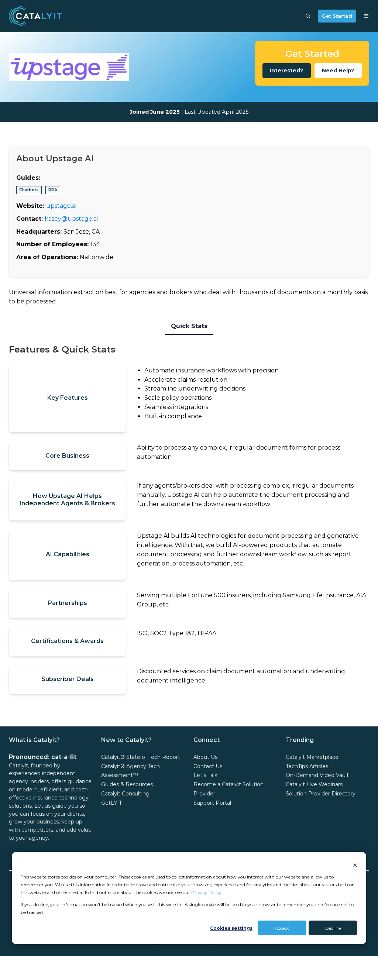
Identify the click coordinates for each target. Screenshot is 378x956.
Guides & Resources (127, 784)
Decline (333, 928)
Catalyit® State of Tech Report (140, 757)
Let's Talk (205, 775)
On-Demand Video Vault (317, 775)
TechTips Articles (307, 766)
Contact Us (207, 766)
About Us (205, 757)
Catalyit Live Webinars (314, 784)
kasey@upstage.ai (71, 218)
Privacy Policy (206, 892)
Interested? (286, 70)
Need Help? (338, 70)
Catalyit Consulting (125, 793)
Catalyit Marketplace (312, 757)
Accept (282, 928)
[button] (308, 16)
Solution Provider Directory (320, 793)
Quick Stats (189, 326)
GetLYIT (111, 802)
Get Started (337, 16)
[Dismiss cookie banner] (355, 865)
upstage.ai (61, 205)
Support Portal (212, 802)
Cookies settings (231, 928)
